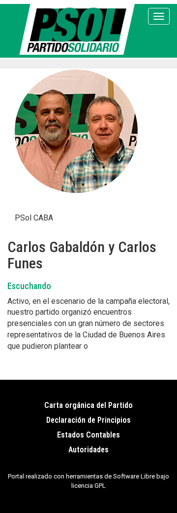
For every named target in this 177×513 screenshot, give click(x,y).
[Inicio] (79, 29)
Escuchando (29, 286)
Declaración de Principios (88, 420)
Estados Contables (88, 435)
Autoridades (88, 449)
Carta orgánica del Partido (88, 405)
